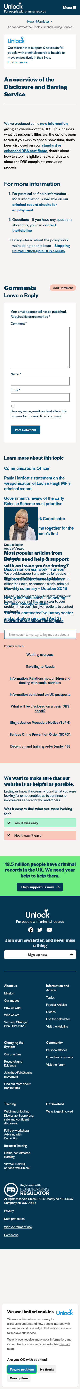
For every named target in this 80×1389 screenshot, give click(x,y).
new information (54, 123)
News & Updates (38, 21)
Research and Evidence (13, 1063)
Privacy (9, 1210)
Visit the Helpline (57, 1026)
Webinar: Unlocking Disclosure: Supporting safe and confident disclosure (19, 1117)
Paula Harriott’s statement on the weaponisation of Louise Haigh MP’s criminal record (37, 483)
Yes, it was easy (26, 822)
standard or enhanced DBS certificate (33, 147)
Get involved (55, 1103)
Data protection (14, 1218)
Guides (51, 1011)
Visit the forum (55, 1064)
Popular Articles (56, 1004)
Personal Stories (56, 1050)
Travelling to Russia (40, 666)
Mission (9, 993)
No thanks (47, 1369)
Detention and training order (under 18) (40, 746)
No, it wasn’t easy (27, 835)
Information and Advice (57, 987)
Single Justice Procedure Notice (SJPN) (40, 722)
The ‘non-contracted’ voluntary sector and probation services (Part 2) (38, 615)
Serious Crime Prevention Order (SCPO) (40, 734)
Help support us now (37, 886)
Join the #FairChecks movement (18, 1074)
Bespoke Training (15, 1145)
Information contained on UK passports (40, 694)
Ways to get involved (59, 1111)
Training (10, 1103)
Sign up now (37, 954)
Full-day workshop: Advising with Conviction (16, 1134)
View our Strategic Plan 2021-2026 (16, 1024)
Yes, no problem (22, 1369)
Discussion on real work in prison (34, 569)
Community (54, 1042)
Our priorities (12, 1054)
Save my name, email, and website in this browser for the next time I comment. (39, 413)
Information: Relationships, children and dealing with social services (40, 680)
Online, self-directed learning (17, 1154)
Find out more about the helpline (34, 620)
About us (10, 985)
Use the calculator (58, 1019)
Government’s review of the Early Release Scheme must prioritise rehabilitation (34, 503)
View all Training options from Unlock (17, 1166)
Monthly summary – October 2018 (35, 588)
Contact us (11, 1235)
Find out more (17, 62)
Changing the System (14, 1044)
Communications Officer (27, 468)
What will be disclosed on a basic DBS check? (40, 708)
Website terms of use (18, 1227)
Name (16, 374)
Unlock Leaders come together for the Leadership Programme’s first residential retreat (39, 533)
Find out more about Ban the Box (17, 1086)
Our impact (11, 1000)
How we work (12, 1007)
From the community (59, 1057)
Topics (50, 997)
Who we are (11, 1015)
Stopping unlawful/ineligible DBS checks (41, 248)
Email (15, 390)
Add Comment (63, 288)
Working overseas (40, 654)
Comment (19, 323)
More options (19, 1378)
